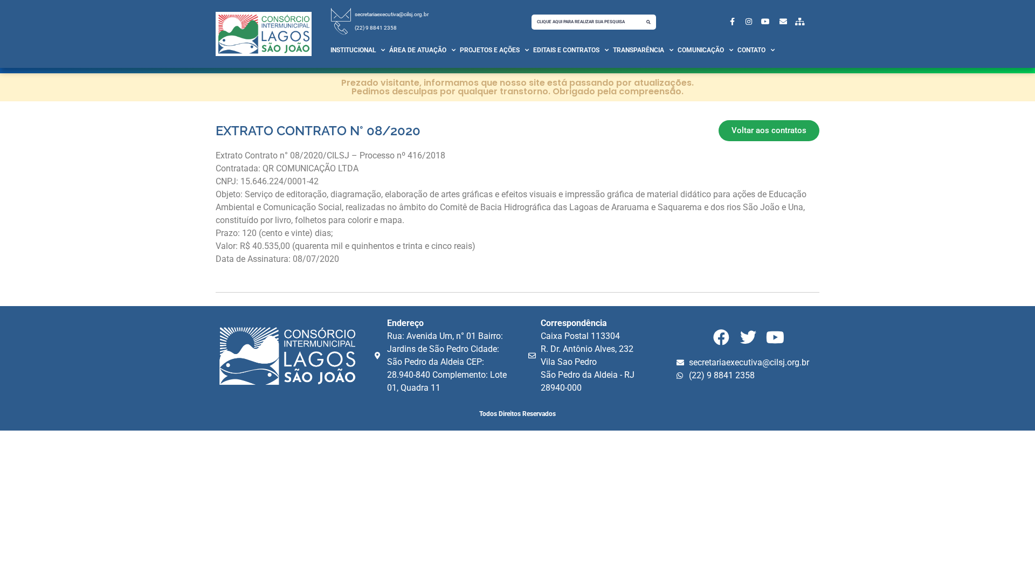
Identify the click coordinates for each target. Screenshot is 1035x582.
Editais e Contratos (566, 50)
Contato (751, 50)
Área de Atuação (417, 50)
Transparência (638, 50)
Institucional (353, 50)
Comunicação (701, 50)
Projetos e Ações (490, 50)
